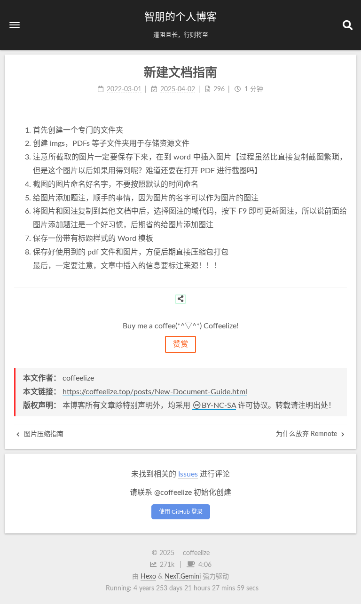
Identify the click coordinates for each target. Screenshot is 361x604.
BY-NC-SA (219, 405)
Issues (188, 474)
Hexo (148, 576)
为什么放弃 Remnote (307, 434)
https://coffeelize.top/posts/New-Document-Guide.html (155, 392)
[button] (14, 24)
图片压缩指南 (42, 434)
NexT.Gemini (183, 576)
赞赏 (180, 344)
